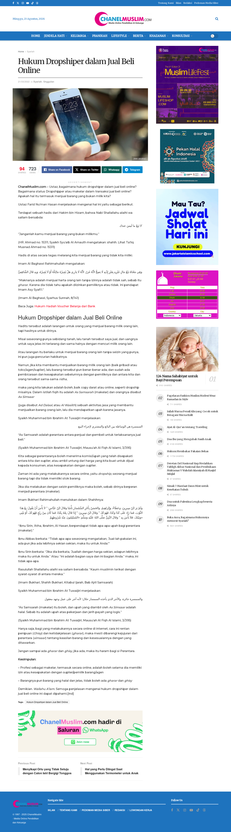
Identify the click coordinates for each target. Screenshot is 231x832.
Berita (138, 36)
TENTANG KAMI (68, 810)
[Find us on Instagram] (23, 3)
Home (35, 36)
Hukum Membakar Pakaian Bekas (187, 451)
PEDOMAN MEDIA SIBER (96, 810)
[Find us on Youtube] (27, 3)
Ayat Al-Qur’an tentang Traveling (187, 427)
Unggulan (48, 81)
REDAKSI (120, 810)
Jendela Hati (54, 36)
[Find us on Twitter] (18, 3)
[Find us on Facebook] (13, 3)
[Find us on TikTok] (32, 3)
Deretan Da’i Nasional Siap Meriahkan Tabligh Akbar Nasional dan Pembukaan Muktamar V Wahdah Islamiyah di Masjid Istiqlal (191, 469)
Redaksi (187, 3)
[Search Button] (216, 18)
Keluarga (78, 36)
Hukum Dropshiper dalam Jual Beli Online (47, 701)
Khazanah (157, 36)
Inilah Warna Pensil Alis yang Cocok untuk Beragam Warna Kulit (192, 413)
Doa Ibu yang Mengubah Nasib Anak (189, 439)
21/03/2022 (24, 81)
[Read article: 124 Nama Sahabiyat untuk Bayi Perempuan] (187, 349)
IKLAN (51, 810)
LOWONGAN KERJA (141, 810)
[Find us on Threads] (37, 3)
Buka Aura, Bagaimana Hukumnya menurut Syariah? (188, 519)
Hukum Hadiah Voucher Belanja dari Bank (64, 306)
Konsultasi (181, 36)
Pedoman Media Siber (206, 3)
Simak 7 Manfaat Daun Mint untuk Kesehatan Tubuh (187, 487)
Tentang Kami (166, 3)
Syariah (30, 51)
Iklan (178, 3)
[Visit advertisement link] (80, 731)
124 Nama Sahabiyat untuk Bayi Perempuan (177, 378)
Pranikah (99, 36)
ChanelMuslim (34, 814)
